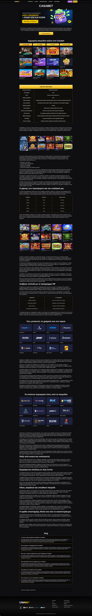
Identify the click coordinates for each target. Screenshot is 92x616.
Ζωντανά (38, 44)
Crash (52, 44)
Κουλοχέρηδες (65, 44)
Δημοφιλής (25, 44)
